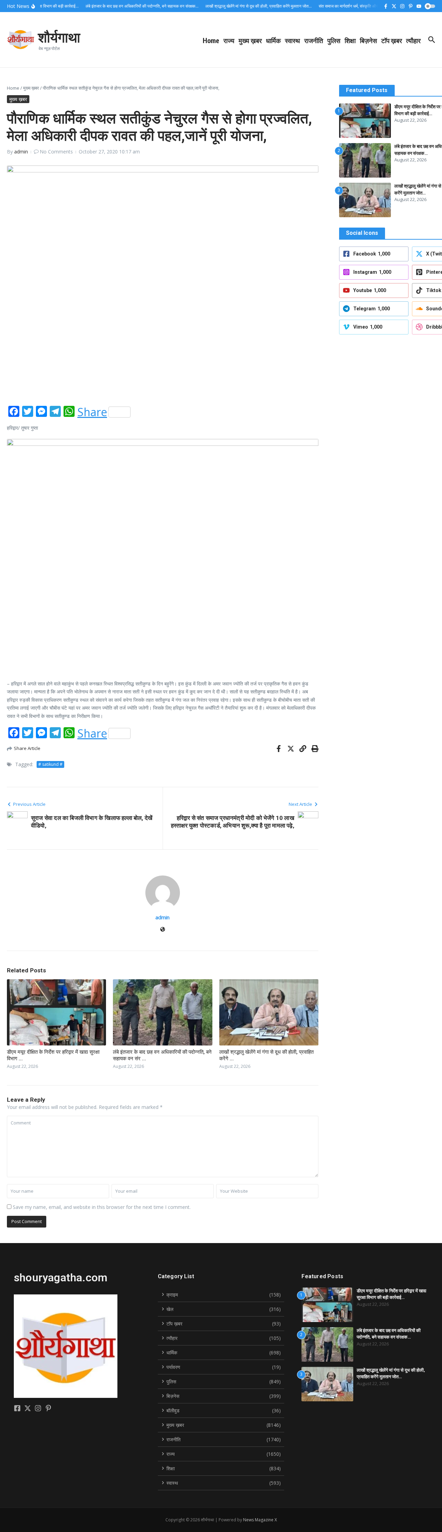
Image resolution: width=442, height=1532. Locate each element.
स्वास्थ (292, 40)
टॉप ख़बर (391, 40)
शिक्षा (350, 40)
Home (211, 40)
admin (21, 151)
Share (92, 412)
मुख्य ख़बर (250, 40)
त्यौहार (413, 40)
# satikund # (50, 764)
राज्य (228, 40)
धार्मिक (273, 40)
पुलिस (333, 40)
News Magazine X (260, 1520)
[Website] (162, 930)
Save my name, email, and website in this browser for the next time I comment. (102, 1207)
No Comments (56, 151)
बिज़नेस (368, 40)
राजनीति (313, 40)
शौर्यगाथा (59, 37)
